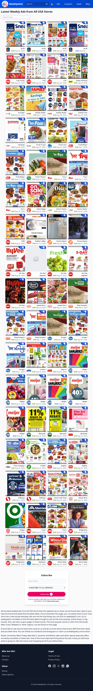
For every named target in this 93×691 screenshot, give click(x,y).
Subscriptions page (53, 601)
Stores (4, 671)
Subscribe (44, 594)
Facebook (38, 631)
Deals (79, 4)
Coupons (68, 4)
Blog (88, 4)
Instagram (51, 631)
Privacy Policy (54, 659)
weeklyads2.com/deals (10, 619)
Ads (58, 4)
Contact (5, 659)
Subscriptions (8, 674)
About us (6, 656)
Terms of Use (54, 656)
